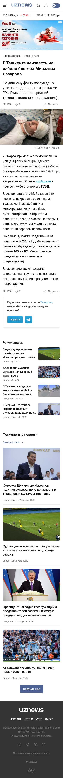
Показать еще (31, 689)
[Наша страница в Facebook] (35, 745)
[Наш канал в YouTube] (43, 745)
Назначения (9, 500)
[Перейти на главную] (21, 5)
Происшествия (11, 55)
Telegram (46, 302)
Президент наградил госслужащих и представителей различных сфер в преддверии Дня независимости (30, 611)
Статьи (28, 719)
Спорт (6, 560)
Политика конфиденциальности (31, 753)
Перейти (15, 319)
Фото (39, 719)
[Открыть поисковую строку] (38, 5)
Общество (8, 621)
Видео (49, 719)
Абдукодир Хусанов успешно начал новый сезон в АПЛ (28, 670)
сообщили (43, 181)
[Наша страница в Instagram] (19, 745)
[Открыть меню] (5, 5)
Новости (15, 719)
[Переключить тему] (56, 5)
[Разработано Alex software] (31, 770)
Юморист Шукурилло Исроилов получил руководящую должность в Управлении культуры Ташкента (29, 489)
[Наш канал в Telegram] (27, 745)
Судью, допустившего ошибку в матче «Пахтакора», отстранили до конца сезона (31, 550)
